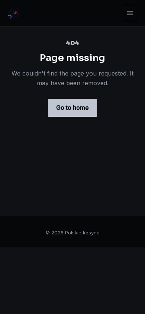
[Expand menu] (130, 13)
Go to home (72, 107)
